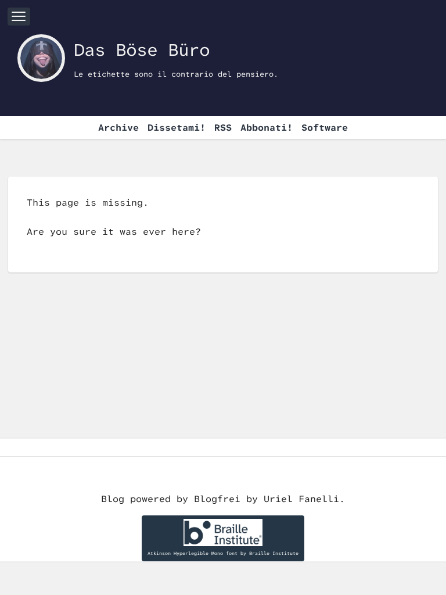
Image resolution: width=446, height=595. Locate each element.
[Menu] (19, 17)
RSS (223, 127)
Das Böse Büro (142, 49)
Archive (118, 127)
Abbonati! (266, 127)
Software (324, 127)
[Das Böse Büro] (41, 58)
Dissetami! (177, 127)
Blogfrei (220, 499)
